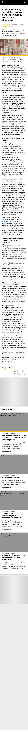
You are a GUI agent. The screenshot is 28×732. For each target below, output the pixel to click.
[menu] (24, 2)
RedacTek (11, 227)
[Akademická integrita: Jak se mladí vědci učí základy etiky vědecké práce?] (14, 433)
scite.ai (4, 227)
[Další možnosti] (19, 452)
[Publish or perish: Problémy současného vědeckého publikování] (14, 553)
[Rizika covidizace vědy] (14, 472)
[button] (15, 372)
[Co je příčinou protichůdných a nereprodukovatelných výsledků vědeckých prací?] (14, 511)
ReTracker (5, 221)
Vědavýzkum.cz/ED (8, 26)
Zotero (8, 229)
